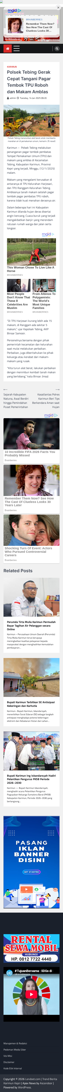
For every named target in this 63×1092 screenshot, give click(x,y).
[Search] (57, 48)
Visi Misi (8, 1056)
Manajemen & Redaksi (15, 1043)
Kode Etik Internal (13, 1068)
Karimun (12, 66)
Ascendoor (46, 1083)
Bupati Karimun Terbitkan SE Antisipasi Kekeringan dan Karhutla (31, 704)
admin (13, 98)
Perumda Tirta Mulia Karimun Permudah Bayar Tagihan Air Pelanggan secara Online (31, 625)
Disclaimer (9, 1062)
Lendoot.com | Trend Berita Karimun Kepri (30, 1081)
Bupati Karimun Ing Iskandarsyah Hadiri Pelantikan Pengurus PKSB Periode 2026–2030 (31, 779)
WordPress (24, 1087)
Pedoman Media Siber (15, 1049)
